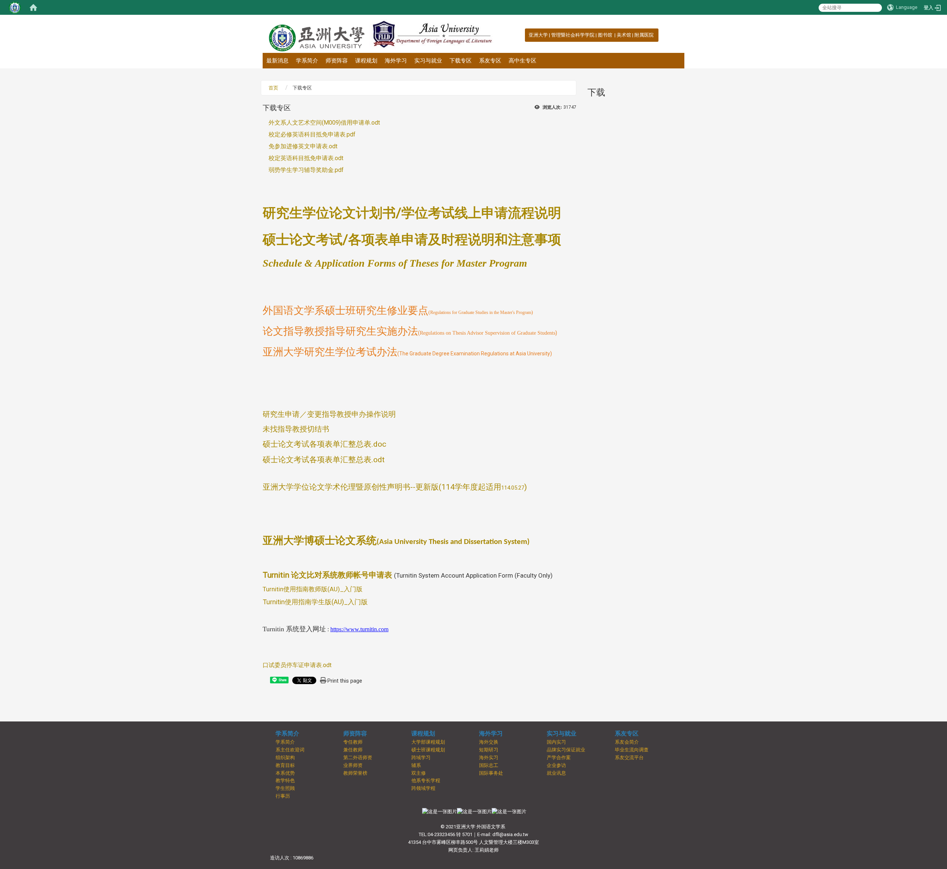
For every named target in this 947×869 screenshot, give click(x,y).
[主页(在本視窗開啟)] (316, 33)
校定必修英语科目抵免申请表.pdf (309, 134)
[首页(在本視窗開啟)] (33, 7)
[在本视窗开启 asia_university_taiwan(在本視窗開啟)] (509, 811)
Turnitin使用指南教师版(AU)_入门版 (313, 589)
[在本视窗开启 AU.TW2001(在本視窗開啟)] (439, 811)
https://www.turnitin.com (359, 629)
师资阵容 (337, 60)
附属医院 (644, 35)
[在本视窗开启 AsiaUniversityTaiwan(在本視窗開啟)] (474, 811)
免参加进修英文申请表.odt (300, 146)
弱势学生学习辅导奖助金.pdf (303, 169)
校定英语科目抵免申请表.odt (303, 158)
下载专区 (460, 60)
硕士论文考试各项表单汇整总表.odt (324, 459)
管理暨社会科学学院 (572, 35)
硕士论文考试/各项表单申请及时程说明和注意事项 (412, 239)
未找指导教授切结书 (296, 429)
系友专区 (490, 60)
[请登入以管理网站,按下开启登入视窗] (15, 7)
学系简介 (307, 60)
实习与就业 (428, 60)
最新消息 (277, 60)
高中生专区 (522, 60)
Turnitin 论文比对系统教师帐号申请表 (327, 575)
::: (524, 35)
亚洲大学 (538, 35)
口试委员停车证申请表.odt (297, 665)
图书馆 (605, 35)
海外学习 (396, 60)
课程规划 (366, 60)
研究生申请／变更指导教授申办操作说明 (329, 414)
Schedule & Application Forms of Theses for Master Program (395, 263)
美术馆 (624, 35)
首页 (273, 88)
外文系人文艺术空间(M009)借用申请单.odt (321, 122)
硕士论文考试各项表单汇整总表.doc (324, 444)
